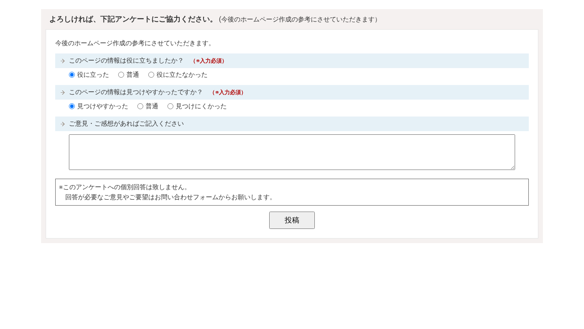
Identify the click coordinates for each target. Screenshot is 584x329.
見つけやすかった (102, 106)
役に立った (93, 75)
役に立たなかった (182, 75)
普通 (132, 75)
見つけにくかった (201, 106)
